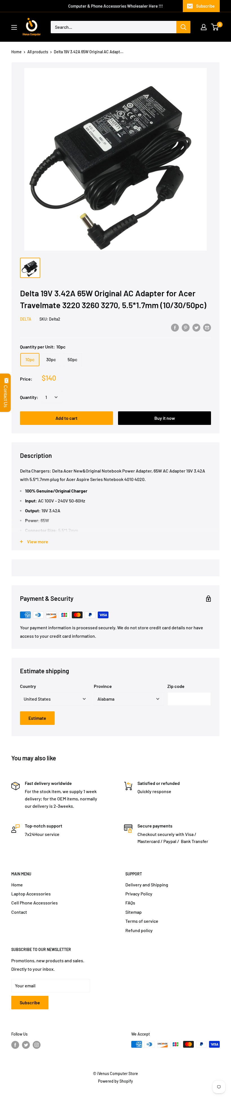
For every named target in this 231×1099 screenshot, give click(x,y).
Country (28, 686)
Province (103, 686)
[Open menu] (14, 27)
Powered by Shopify (115, 1081)
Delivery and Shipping (146, 884)
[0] (215, 27)
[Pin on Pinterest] (186, 327)
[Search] (183, 27)
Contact (19, 912)
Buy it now (164, 418)
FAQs (130, 902)
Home (16, 51)
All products (37, 51)
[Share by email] (207, 327)
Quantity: (29, 397)
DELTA (25, 319)
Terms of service (141, 921)
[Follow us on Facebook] (15, 1045)
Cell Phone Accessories (34, 902)
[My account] (203, 27)
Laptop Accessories (31, 893)
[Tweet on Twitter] (196, 327)
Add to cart (66, 418)
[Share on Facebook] (175, 327)
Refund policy (139, 930)
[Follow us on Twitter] (26, 1045)
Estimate (37, 718)
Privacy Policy (138, 893)
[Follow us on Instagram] (37, 1045)
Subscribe (205, 5)
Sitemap (133, 912)
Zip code (176, 686)
